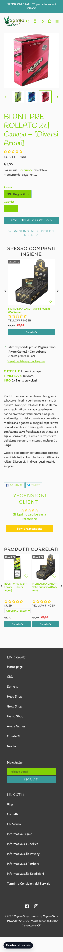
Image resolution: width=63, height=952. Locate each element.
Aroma (8, 187)
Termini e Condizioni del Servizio (28, 884)
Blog (10, 804)
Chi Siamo (14, 824)
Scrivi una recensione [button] (29, 528)
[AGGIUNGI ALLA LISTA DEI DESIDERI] (50, 301)
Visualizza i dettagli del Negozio (26, 361)
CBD (10, 677)
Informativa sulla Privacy (23, 854)
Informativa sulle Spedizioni (25, 874)
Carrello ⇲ (31, 332)
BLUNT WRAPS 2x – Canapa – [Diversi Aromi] (15, 587)
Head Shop (14, 696)
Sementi (12, 687)
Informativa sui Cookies (22, 844)
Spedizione (26, 170)
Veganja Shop (21, 916)
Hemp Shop (15, 716)
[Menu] (57, 21)
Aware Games (16, 726)
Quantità (9, 201)
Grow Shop (14, 706)
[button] (13, 151)
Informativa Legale (19, 834)
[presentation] (5, 291)
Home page (15, 667)
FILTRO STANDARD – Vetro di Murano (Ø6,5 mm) (29, 310)
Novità (11, 746)
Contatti (12, 814)
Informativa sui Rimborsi (23, 864)
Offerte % (13, 736)
